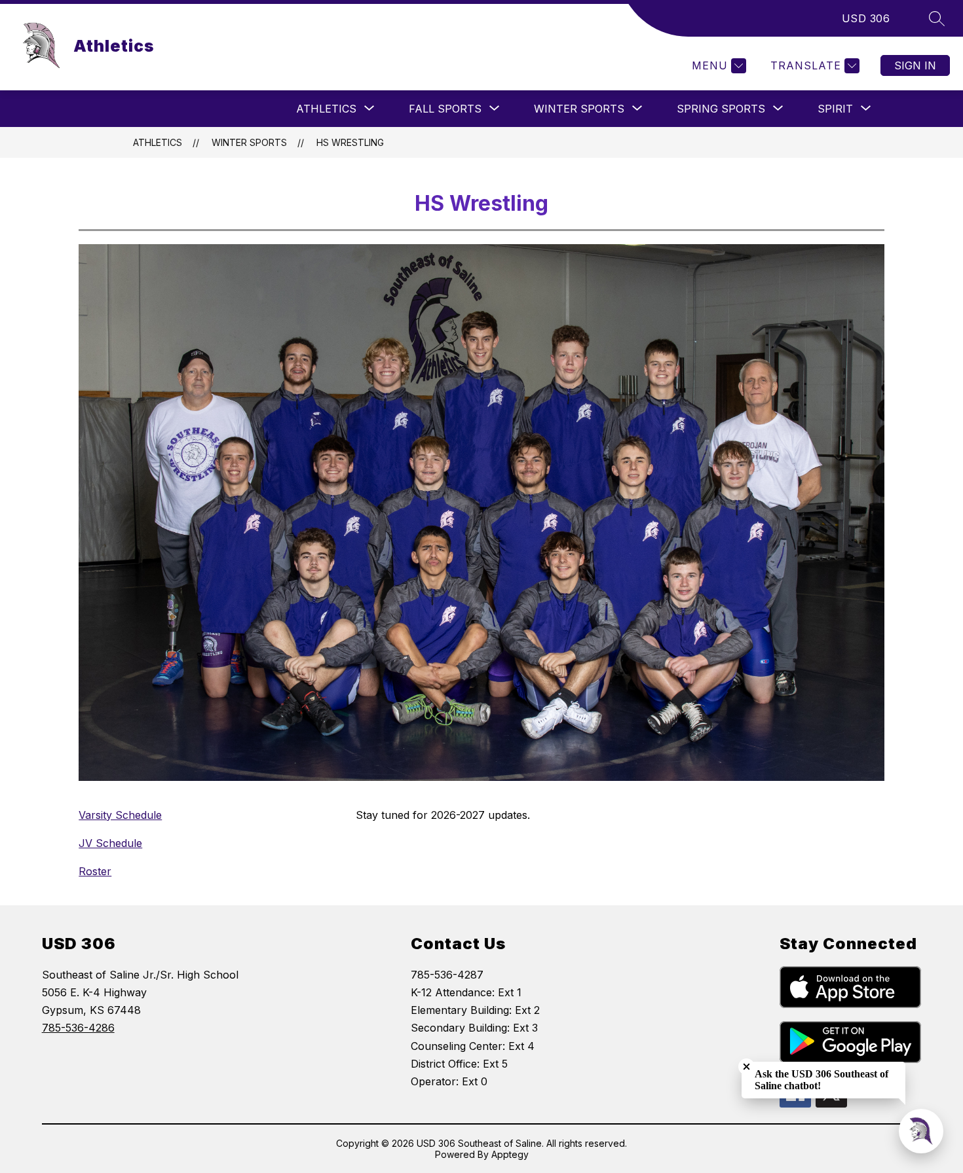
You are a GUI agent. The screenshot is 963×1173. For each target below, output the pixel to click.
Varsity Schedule (120, 814)
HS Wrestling (350, 142)
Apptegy (510, 1154)
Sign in (915, 65)
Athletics (157, 142)
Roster (95, 871)
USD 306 (866, 18)
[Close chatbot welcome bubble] (746, 1066)
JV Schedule (110, 843)
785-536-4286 (78, 1027)
